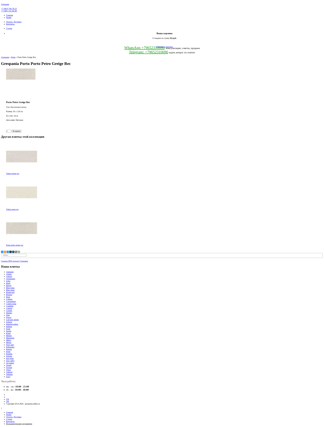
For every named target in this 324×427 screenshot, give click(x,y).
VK (7, 399)
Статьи (9, 28)
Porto (13, 57)
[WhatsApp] (19, 252)
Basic (8, 283)
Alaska (9, 274)
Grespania (5, 57)
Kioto (8, 333)
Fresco (8, 317)
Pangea (9, 349)
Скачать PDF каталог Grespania (14, 261)
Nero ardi (10, 345)
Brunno (9, 295)
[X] (10, 252)
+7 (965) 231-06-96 (9, 11)
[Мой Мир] (8, 252)
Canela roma (11, 304)
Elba (8, 315)
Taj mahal (10, 363)
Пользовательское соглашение (19, 424)
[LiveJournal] (13, 252)
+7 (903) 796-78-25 (9, 9)
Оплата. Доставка (13, 22)
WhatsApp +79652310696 (144, 48)
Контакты (10, 24)
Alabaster (10, 272)
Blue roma (10, 288)
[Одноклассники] (5, 252)
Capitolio (9, 306)
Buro (8, 297)
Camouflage (11, 301)
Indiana (9, 327)
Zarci (8, 377)
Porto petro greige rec (14, 245)
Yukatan (9, 374)
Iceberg (9, 322)
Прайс (9, 17)
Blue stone (10, 290)
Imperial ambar (12, 324)
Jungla (8, 331)
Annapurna (10, 279)
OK (7, 401)
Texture (9, 368)
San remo (10, 358)
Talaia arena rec (12, 209)
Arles (8, 281)
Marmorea (10, 338)
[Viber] (16, 252)
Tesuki (8, 365)
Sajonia (9, 356)
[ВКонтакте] (2, 252)
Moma (8, 342)
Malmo (9, 336)
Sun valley (10, 361)
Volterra (9, 372)
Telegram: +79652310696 (148, 52)
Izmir (8, 329)
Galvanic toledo (12, 320)
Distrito (9, 313)
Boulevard (10, 292)
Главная (9, 15)
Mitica (8, 340)
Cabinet (9, 299)
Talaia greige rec (12, 173)
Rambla (9, 354)
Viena (8, 370)
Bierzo (8, 285)
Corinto (9, 311)
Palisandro (10, 347)
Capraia (9, 308)
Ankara (9, 276)
